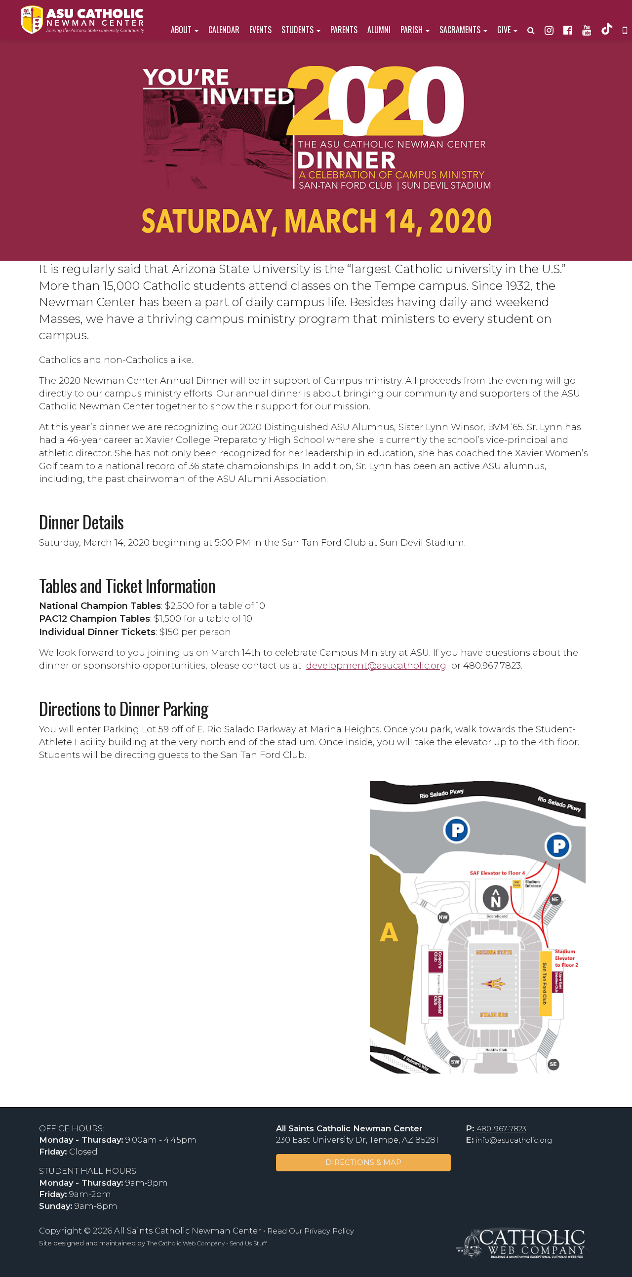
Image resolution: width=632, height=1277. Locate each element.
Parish (412, 30)
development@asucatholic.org (376, 665)
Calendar (223, 30)
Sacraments (460, 30)
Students (298, 30)
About (182, 30)
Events (260, 30)
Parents (343, 30)
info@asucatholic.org (514, 1140)
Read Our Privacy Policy (310, 1231)
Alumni (379, 30)
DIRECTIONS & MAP (363, 1162)
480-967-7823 (501, 1128)
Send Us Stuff (248, 1243)
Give (505, 30)
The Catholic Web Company (186, 1243)
